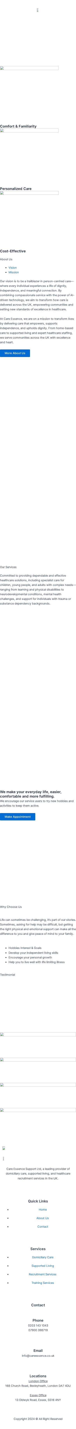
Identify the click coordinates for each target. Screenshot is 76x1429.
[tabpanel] (38, 295)
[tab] (13, 267)
